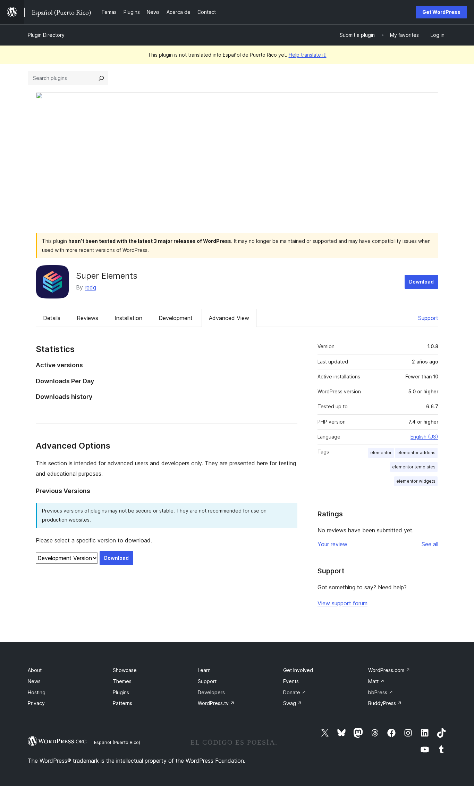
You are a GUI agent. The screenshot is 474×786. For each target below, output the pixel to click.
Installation (128, 317)
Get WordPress (441, 12)
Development (176, 317)
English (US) (424, 437)
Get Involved (298, 670)
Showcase (125, 670)
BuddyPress (385, 703)
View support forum (342, 603)
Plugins (121, 692)
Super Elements (106, 276)
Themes (122, 681)
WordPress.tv (216, 703)
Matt (376, 681)
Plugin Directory (46, 35)
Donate (294, 692)
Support (428, 317)
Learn (204, 670)
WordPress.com (389, 670)
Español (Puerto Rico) (117, 742)
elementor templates (413, 466)
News (34, 681)
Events (291, 681)
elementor (381, 452)
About (35, 670)
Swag (292, 703)
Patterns (122, 703)
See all (430, 544)
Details (51, 317)
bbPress (380, 692)
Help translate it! (308, 55)
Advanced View (229, 317)
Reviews (87, 317)
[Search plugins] (101, 78)
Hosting (36, 692)
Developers (211, 692)
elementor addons (416, 452)
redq (90, 287)
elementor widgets (415, 481)
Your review (332, 544)
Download (421, 282)
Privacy (36, 703)
